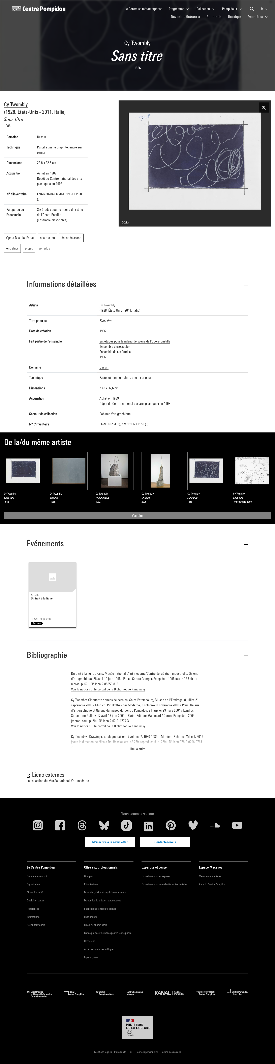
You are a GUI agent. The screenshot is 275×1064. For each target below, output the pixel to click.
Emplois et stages (35, 900)
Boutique (236, 16)
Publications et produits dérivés (100, 908)
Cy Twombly (16, 104)
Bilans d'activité (35, 892)
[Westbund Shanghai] (208, 996)
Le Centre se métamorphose (145, 8)
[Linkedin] (149, 826)
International (33, 916)
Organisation (33, 884)
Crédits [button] (125, 222)
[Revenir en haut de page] (265, 1054)
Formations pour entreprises (156, 876)
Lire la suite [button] (137, 749)
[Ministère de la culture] (137, 1027)
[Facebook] (60, 826)
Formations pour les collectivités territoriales (164, 884)
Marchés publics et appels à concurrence (105, 892)
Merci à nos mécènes (210, 876)
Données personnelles (147, 1052)
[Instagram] (38, 826)
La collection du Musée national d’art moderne (58, 781)
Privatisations (91, 884)
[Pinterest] (171, 826)
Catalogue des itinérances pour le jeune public (107, 933)
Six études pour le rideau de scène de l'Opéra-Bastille (134, 341)
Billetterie (214, 17)
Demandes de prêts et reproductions (102, 900)
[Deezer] (193, 826)
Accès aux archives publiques (99, 949)
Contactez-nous (165, 842)
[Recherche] (252, 9)
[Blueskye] (104, 826)
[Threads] (82, 826)
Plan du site (120, 1052)
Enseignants (90, 916)
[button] (137, 284)
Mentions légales (103, 1052)
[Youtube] (237, 826)
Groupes (88, 876)
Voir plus (137, 515)
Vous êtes (256, 17)
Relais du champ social (96, 924)
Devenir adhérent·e (187, 16)
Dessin (41, 137)
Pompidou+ (230, 9)
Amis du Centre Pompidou (212, 884)
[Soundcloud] (215, 826)
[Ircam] (77, 996)
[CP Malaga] (138, 996)
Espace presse (91, 957)
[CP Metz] (108, 996)
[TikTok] (126, 826)
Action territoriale (36, 924)
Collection (203, 9)
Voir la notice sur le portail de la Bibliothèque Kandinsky (108, 689)
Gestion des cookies (171, 1052)
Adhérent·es (33, 908)
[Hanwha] (237, 996)
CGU (131, 1052)
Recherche (89, 941)
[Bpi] (42, 996)
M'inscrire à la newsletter (110, 842)
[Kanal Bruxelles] (172, 996)
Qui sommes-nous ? (37, 876)
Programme (177, 9)
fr (262, 9)
